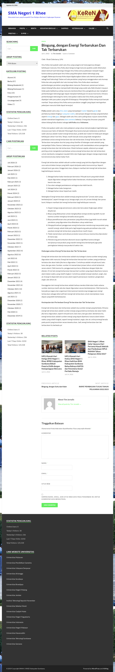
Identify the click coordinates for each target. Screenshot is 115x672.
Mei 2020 (11, 312)
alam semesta (70, 119)
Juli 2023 (11, 216)
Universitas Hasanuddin (15, 633)
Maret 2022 (12, 270)
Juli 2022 (11, 258)
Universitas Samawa (14, 644)
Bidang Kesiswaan (15, 89)
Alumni (10, 77)
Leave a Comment (69, 53)
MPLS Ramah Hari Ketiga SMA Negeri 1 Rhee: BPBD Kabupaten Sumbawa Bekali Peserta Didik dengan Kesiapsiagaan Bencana (52, 362)
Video (10, 104)
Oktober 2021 (13, 289)
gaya (57, 116)
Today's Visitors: (14, 122)
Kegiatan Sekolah (47, 28)
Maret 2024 (12, 193)
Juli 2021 (11, 296)
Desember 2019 (14, 316)
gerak (95, 111)
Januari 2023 (13, 235)
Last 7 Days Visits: (15, 130)
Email (45, 473)
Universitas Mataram (14, 557)
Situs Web (46, 484)
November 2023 (14, 205)
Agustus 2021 (13, 293)
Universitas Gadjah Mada (16, 611)
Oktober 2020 (13, 308)
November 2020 (14, 304)
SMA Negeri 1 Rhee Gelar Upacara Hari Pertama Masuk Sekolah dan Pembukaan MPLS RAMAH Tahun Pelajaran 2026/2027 (98, 347)
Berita (33, 28)
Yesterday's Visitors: (16, 126)
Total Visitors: (13, 133)
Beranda (12, 28)
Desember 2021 (14, 281)
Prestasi (11, 33)
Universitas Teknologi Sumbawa (18, 638)
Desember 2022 (14, 239)
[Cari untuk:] (22, 48)
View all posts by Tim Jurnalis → (69, 404)
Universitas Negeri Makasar (17, 628)
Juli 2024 (11, 189)
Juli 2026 (11, 162)
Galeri (91, 28)
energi (49, 116)
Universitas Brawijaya (14, 584)
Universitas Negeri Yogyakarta (18, 617)
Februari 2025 (13, 182)
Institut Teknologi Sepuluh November (20, 600)
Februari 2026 (13, 166)
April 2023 (12, 224)
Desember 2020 (14, 300)
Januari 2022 (13, 277)
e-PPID (23, 33)
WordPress (96, 669)
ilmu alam (63, 111)
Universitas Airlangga (14, 573)
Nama (45, 463)
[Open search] (107, 28)
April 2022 (12, 266)
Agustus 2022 (13, 254)
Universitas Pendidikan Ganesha (19, 563)
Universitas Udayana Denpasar (18, 568)
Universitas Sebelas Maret (16, 606)
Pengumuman (13, 96)
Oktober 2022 (13, 247)
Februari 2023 (13, 231)
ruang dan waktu (68, 114)
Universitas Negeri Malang (16, 590)
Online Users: (13, 118)
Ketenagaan (77, 28)
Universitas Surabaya (14, 579)
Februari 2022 (13, 273)
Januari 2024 (13, 201)
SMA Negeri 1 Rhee (27, 13)
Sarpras (64, 28)
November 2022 (14, 243)
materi (84, 111)
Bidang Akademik (14, 85)
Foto (9, 93)
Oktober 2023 (13, 208)
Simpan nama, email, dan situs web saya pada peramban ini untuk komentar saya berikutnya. (71, 498)
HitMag (105, 669)
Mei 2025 (11, 178)
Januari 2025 (13, 185)
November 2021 (14, 285)
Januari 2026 (13, 170)
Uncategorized (13, 100)
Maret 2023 (12, 228)
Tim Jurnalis (57, 53)
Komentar (46, 433)
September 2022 (14, 251)
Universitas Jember (13, 595)
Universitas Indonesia (14, 622)
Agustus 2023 (13, 212)
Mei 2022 (11, 262)
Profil (22, 28)
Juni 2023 (11, 220)
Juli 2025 (11, 174)
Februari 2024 (13, 197)
